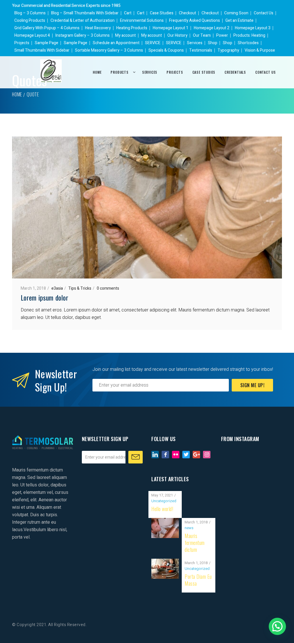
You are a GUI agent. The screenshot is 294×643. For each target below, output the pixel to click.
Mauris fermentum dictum (195, 542)
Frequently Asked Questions (194, 20)
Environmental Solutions (142, 20)
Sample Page (46, 43)
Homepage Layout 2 (211, 28)
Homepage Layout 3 (252, 28)
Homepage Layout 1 (170, 28)
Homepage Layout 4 (32, 35)
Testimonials (200, 50)
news (189, 528)
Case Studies (161, 13)
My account (125, 35)
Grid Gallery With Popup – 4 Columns (47, 28)
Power (222, 35)
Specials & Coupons (166, 50)
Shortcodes (248, 43)
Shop (212, 43)
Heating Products (131, 28)
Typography (228, 50)
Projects (21, 43)
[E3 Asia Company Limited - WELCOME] (51, 71)
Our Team (202, 35)
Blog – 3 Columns (30, 13)
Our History (177, 35)
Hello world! (162, 509)
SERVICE (152, 43)
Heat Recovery (98, 28)
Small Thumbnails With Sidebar (41, 50)
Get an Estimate (239, 20)
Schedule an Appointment (116, 43)
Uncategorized (163, 501)
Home (17, 94)
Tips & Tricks (79, 288)
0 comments (108, 288)
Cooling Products (29, 20)
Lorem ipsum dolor (44, 297)
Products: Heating (249, 35)
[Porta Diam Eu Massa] (165, 562)
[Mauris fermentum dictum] (165, 521)
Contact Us (263, 13)
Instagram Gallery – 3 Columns (82, 35)
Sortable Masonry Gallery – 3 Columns (109, 50)
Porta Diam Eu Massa (198, 580)
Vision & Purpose (260, 50)
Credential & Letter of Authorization (83, 20)
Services (194, 43)
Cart (127, 13)
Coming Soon (236, 13)
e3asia (57, 288)
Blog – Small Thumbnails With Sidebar (85, 13)
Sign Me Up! (252, 385)
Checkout (187, 13)
